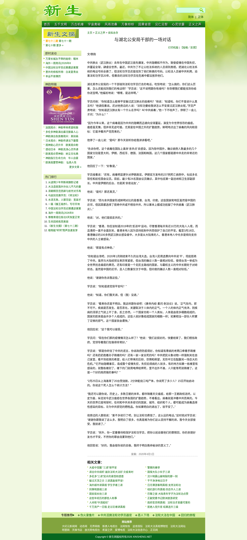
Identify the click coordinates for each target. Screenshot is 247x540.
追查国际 (138, 526)
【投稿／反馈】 (189, 47)
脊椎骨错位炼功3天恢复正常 (64, 217)
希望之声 (107, 529)
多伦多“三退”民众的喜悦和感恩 (106, 476)
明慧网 (66, 529)
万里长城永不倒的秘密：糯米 (62, 58)
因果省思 (144, 24)
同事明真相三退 (98, 489)
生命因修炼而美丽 (58, 221)
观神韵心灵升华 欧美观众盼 (62, 144)
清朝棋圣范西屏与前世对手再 (64, 191)
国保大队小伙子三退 (158, 471)
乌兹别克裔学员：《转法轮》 (64, 195)
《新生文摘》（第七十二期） (64, 225)
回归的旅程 (188, 515)
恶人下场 (143, 515)
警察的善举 (153, 467)
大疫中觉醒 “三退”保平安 (103, 467)
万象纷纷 (127, 24)
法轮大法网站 (178, 526)
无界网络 (95, 526)
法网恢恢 (125, 526)
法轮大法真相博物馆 (156, 526)
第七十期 (51, 45)
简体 (191, 17)
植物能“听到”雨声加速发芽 (63, 230)
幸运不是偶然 (53, 76)
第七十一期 (65, 40)
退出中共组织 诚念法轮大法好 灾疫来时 (111, 471)
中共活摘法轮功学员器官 (116, 515)
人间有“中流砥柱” (99, 502)
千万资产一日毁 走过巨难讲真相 (107, 506)
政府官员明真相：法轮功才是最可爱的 (168, 502)
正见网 (154, 529)
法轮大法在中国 (165, 515)
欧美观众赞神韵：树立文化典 (62, 153)
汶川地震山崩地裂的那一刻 (162, 476)
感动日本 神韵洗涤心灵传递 (62, 149)
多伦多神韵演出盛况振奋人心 (62, 131)
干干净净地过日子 (157, 480)
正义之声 (195, 24)
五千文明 (60, 24)
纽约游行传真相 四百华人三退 (164, 489)
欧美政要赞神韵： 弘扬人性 (61, 162)
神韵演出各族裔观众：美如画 (62, 136)
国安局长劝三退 (98, 493)
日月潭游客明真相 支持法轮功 (164, 485)
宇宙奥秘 (94, 24)
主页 (89, 32)
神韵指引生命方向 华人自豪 (62, 158)
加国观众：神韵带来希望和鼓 (62, 127)
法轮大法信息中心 (138, 529)
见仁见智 (161, 24)
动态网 (83, 526)
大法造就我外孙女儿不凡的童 (64, 186)
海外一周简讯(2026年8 (58, 63)
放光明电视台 (92, 529)
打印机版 (173, 47)
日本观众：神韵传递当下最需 (62, 140)
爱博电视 (120, 529)
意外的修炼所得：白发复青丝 (62, 71)
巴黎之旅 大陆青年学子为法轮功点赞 (167, 493)
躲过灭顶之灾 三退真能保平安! (106, 480)
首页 (47, 24)
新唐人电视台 (109, 526)
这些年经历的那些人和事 (103, 498)
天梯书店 (77, 529)
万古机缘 (77, 24)
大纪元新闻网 (69, 526)
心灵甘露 (178, 24)
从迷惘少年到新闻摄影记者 (63, 182)
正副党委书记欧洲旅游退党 (162, 498)
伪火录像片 (87, 515)
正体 (200, 17)
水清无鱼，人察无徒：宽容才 (64, 199)
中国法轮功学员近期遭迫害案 (62, 67)
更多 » (59, 45)
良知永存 (113, 32)
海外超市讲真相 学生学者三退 (106, 485)
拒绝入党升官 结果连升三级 (162, 506)
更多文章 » (75, 166)
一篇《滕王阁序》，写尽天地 (64, 204)
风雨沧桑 (111, 24)
